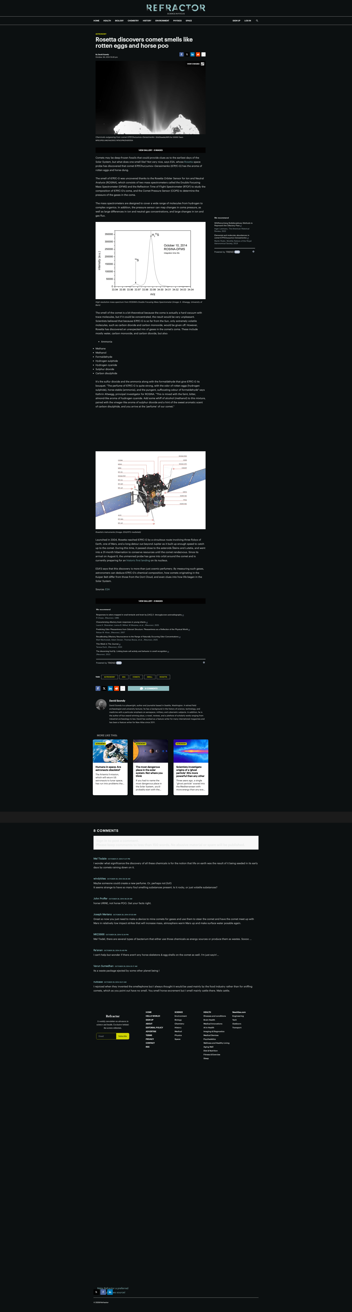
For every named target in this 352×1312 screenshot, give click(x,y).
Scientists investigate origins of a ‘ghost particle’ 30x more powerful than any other (190, 771)
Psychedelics (210, 1039)
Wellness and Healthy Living (216, 1043)
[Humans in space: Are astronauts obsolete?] (110, 751)
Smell (149, 677)
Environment (181, 1016)
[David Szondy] (101, 704)
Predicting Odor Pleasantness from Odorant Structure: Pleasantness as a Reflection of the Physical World (142, 629)
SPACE (189, 20)
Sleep (206, 1058)
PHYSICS (177, 20)
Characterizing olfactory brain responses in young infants (121, 622)
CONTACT (150, 1043)
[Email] (203, 54)
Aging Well (208, 1047)
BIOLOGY (119, 20)
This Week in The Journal (107, 644)
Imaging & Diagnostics (214, 1031)
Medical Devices (211, 1035)
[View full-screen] (202, 64)
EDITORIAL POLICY (154, 1027)
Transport (236, 1027)
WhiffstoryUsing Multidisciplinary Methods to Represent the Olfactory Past (233, 224)
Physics (178, 1035)
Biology (178, 1020)
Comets (136, 677)
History (178, 1027)
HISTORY (147, 20)
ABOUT (149, 1023)
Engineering (238, 1016)
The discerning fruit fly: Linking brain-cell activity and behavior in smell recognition (131, 651)
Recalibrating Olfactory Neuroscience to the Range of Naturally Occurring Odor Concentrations (137, 636)
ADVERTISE (151, 1031)
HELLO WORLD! (153, 1016)
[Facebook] (181, 54)
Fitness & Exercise (212, 1054)
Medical (178, 1031)
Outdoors (236, 1023)
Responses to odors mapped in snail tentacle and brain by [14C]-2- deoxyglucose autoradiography (139, 615)
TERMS (149, 1035)
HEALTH (107, 20)
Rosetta (188, 161)
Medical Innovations (213, 1023)
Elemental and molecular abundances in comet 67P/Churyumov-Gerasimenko (231, 236)
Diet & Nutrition (211, 1050)
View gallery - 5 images (151, 150)
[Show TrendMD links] (204, 662)
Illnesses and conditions (215, 1016)
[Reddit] (198, 54)
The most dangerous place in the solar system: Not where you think (149, 771)
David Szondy (117, 700)
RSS (147, 1047)
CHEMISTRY (133, 20)
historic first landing (138, 560)
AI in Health (209, 1027)
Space (177, 1039)
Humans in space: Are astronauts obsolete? (108, 768)
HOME (96, 20)
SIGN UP (236, 20)
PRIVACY (150, 1039)
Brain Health (209, 1020)
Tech (234, 1020)
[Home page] (176, 8)
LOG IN (247, 20)
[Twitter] (187, 54)
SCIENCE (179, 1012)
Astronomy (101, 34)
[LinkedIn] (192, 54)
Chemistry (179, 1023)
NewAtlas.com (239, 1012)
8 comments (151, 688)
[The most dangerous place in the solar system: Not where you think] (150, 751)
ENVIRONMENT (162, 20)
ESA (107, 589)
